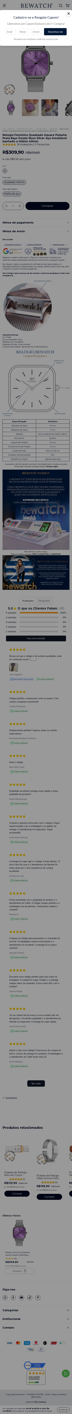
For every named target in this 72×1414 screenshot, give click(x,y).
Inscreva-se (55, 31)
